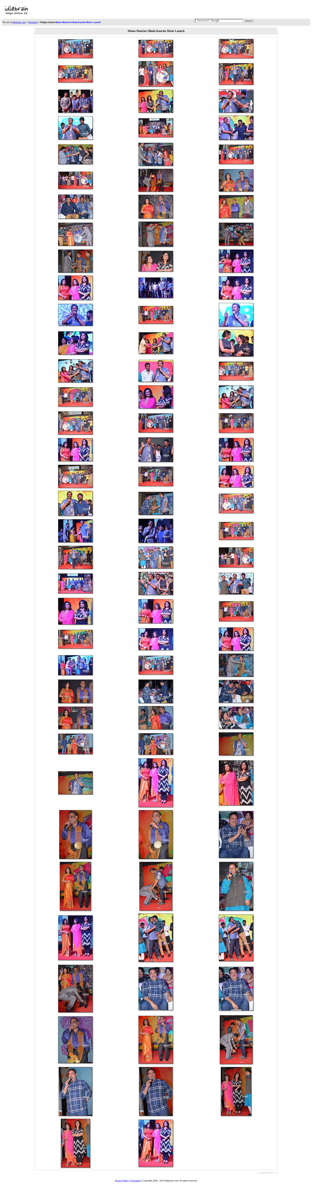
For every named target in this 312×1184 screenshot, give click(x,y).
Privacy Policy (122, 1180)
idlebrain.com (19, 22)
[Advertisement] (124, 10)
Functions (33, 22)
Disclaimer (135, 1180)
